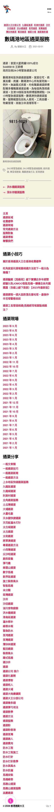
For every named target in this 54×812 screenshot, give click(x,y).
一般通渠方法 (10, 477)
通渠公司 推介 (11, 671)
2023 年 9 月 (10, 326)
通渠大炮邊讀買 (12, 694)
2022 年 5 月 (10, 380)
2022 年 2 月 (10, 393)
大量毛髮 (8, 513)
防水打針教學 (10, 761)
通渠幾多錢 (43, 32)
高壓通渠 (8, 793)
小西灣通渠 (9, 550)
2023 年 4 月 (10, 344)
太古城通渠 (9, 527)
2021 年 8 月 (10, 420)
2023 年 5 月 (10, 339)
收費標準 (8, 221)
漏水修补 (8, 622)
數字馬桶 (8, 572)
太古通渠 (8, 531)
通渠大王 (22, 46)
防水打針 (8, 757)
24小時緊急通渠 (14, 168)
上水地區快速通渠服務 (15, 482)
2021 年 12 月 (10, 402)
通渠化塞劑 (9, 676)
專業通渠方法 (10, 545)
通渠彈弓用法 (10, 707)
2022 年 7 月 (10, 371)
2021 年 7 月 (10, 425)
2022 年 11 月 (10, 362)
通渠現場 (8, 225)
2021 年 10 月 (10, 411)
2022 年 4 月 (10, 384)
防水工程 (8, 748)
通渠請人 (8, 739)
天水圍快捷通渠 (12, 518)
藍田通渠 (22, 32)
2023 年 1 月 (10, 357)
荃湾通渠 (33, 28)
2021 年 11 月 (10, 407)
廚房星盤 (8, 559)
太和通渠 (8, 536)
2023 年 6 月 (10, 335)
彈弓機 (7, 563)
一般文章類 (9, 464)
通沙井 (7, 662)
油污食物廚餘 (10, 608)
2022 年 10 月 (10, 366)
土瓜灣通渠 (9, 504)
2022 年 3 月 (10, 389)
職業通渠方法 (28, 171)
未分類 (7, 590)
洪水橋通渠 (22, 28)
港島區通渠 (9, 617)
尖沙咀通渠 (9, 554)
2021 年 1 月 (10, 448)
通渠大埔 (32, 32)
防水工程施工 (10, 752)
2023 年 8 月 (10, 330)
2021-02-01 (38, 46)
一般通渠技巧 (10, 468)
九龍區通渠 (27, 25)
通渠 (5, 667)
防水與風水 (9, 766)
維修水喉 (8, 626)
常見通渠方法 (10, 229)
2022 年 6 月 (10, 375)
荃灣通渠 (43, 28)
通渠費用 (8, 743)
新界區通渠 (9, 577)
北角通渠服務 (10, 500)
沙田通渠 (11, 28)
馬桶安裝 (8, 775)
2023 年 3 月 (10, 348)
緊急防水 (8, 631)
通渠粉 (7, 725)
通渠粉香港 (9, 730)
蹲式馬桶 (8, 658)
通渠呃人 (8, 685)
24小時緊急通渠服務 (32, 168)
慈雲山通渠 (9, 568)
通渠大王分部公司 (12, 25)
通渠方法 (8, 716)
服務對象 (8, 233)
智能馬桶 (8, 586)
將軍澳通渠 (9, 540)
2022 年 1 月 (10, 398)
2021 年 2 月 (10, 443)
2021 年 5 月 (10, 434)
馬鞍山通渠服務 (12, 788)
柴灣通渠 (8, 595)
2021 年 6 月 (10, 429)
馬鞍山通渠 (9, 784)
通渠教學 (8, 712)
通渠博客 (8, 237)
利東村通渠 (39, 25)
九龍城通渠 (9, 491)
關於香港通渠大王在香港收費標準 (22, 261)
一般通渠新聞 (10, 473)
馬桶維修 (8, 779)
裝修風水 (8, 653)
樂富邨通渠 (15, 171)
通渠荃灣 (8, 734)
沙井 (48, 25)
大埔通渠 (8, 509)
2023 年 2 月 (10, 353)
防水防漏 (8, 770)
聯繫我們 (8, 241)
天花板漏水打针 (12, 522)
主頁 (5, 213)
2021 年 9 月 (10, 416)
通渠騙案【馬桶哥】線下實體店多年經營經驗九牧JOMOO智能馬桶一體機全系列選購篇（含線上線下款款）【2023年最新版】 (27, 283)
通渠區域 (8, 217)
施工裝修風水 (10, 581)
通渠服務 (8, 721)
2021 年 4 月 (10, 439)
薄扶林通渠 (11, 32)
